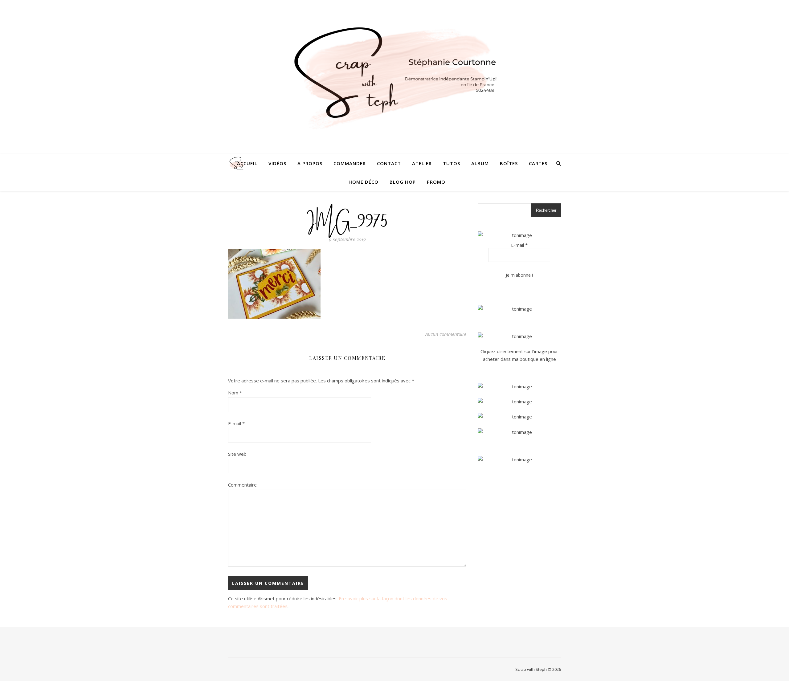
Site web (237, 454)
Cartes (538, 163)
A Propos (309, 163)
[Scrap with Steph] (394, 77)
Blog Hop (403, 182)
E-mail (236, 423)
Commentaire (242, 485)
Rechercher (546, 210)
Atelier (422, 163)
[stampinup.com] (519, 309)
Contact (389, 163)
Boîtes (509, 163)
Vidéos (277, 163)
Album (480, 163)
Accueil (247, 163)
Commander (349, 163)
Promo (436, 182)
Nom (235, 392)
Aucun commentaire (445, 334)
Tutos (451, 163)
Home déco (363, 182)
